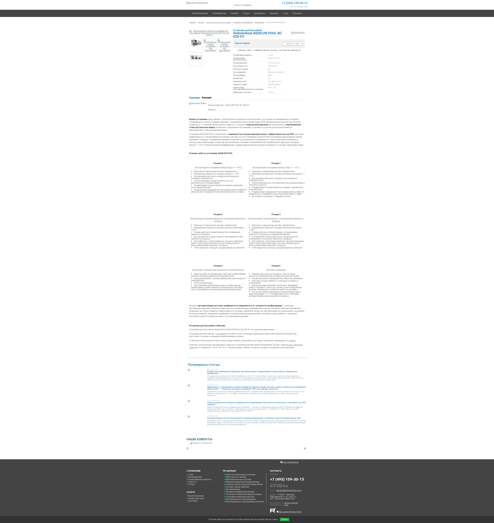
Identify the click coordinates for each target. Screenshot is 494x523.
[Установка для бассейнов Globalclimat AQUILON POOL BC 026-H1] (209, 33)
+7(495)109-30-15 (219, 347)
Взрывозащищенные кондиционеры (242, 482)
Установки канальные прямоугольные (244, 494)
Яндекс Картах (291, 503)
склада (292, 340)
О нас (190, 474)
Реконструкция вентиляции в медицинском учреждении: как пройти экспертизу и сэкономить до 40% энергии (256, 403)
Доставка (193, 501)
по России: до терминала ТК (290, 50)
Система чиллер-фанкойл (237, 487)
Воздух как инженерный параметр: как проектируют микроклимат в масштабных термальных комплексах (252, 372)
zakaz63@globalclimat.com (289, 490)
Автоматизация (233, 489)
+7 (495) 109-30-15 (287, 479)
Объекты (274, 13)
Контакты (297, 13)
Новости (192, 482)
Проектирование (200, 13)
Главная (192, 22)
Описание (194, 97)
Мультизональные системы (238, 479)
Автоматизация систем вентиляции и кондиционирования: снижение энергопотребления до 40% (254, 418)
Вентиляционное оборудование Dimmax (245, 501)
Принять (284, 519)
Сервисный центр (196, 498)
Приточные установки (236, 477)
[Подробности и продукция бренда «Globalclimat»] (298, 32)
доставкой (221, 334)
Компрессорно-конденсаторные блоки (244, 484)
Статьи (191, 484)
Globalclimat (259, 22)
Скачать (212, 109)
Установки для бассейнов (243, 22)
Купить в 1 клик (292, 44)
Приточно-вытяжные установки (218, 22)
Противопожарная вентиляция (240, 492)
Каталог (235, 13)
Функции (206, 97)
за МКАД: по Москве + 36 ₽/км (265, 50)
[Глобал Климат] (289, 462)
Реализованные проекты (199, 479)
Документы (259, 13)
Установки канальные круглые (240, 497)
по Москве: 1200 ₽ (244, 50)
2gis (286, 505)
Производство (219, 13)
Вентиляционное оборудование (241, 499)
